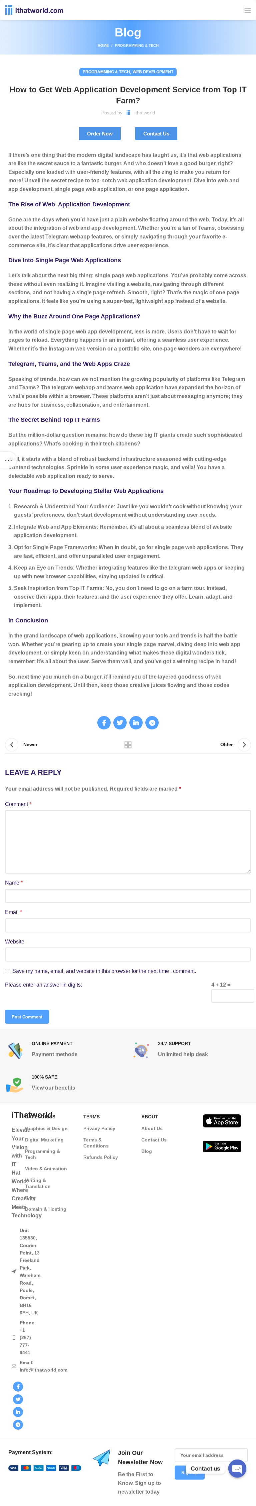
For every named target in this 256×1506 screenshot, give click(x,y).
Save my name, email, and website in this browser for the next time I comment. (104, 971)
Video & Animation (46, 1168)
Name (14, 883)
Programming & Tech (137, 45)
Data (30, 1197)
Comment (18, 804)
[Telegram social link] (152, 722)
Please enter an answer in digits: (43, 985)
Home (103, 45)
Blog (146, 1151)
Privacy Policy (99, 1128)
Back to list (128, 744)
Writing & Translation (38, 1183)
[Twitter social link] (120, 722)
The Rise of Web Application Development (69, 204)
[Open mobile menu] (247, 10)
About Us (152, 1128)
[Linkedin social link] (136, 722)
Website (14, 941)
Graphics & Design (46, 1128)
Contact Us (154, 1139)
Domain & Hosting (45, 1209)
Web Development (153, 72)
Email (13, 912)
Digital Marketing (44, 1139)
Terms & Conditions (96, 1142)
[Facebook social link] (104, 722)
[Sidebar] (8, 460)
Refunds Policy (100, 1157)
